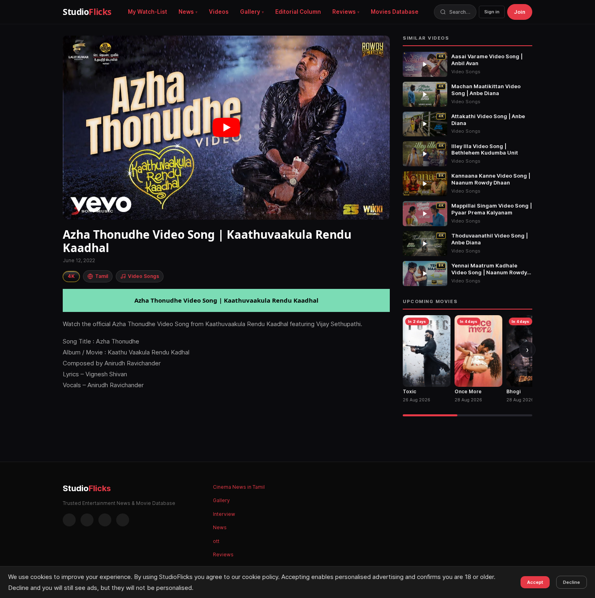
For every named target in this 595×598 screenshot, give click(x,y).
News (186, 11)
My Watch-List (147, 11)
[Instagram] (87, 519)
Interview (224, 514)
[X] (104, 519)
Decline (571, 582)
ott (216, 541)
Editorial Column (298, 11)
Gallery (250, 11)
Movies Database (395, 11)
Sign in (491, 12)
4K (71, 276)
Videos (219, 11)
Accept (535, 582)
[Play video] (226, 128)
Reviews (344, 11)
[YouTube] (122, 519)
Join (519, 11)
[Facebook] (69, 519)
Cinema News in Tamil (239, 487)
